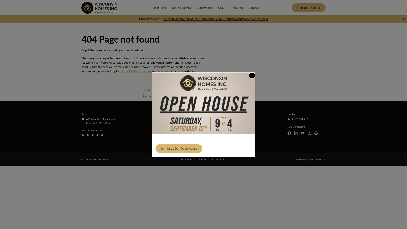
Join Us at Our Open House (179, 148)
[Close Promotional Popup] (252, 75)
